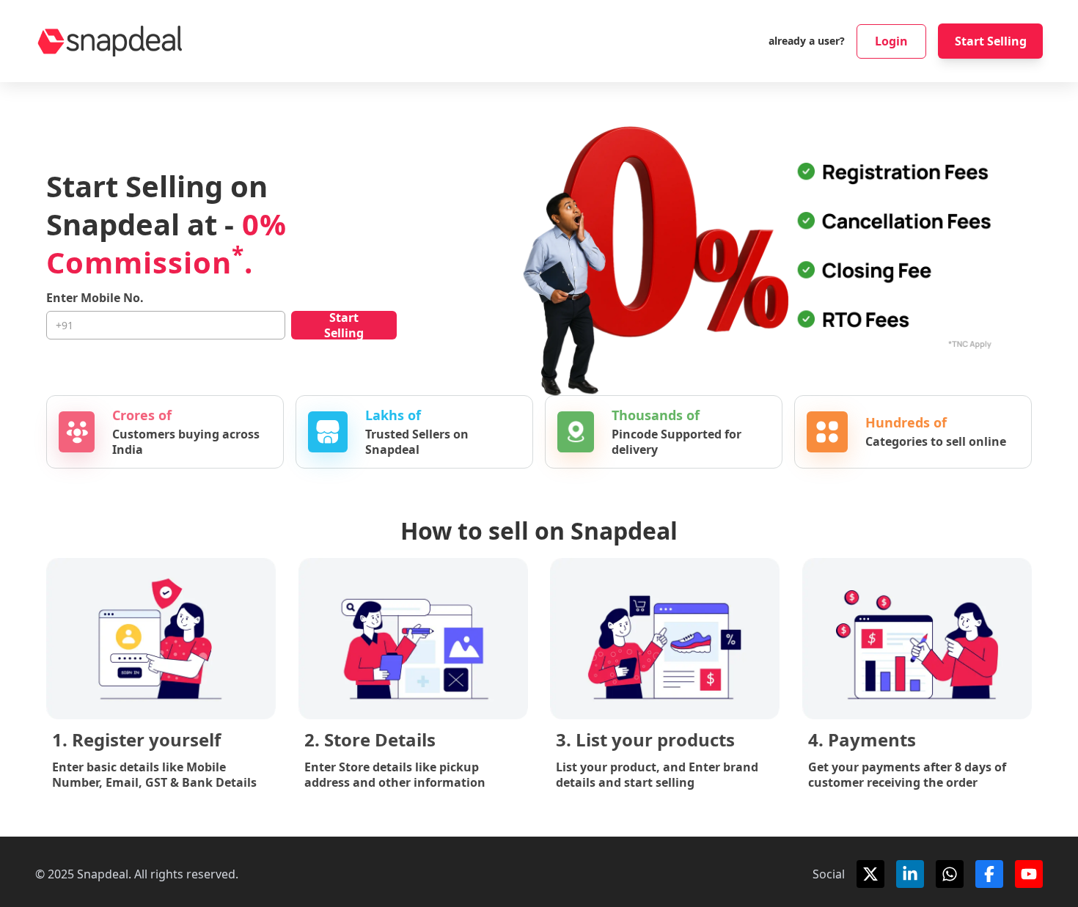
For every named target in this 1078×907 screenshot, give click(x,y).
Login (891, 41)
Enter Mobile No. (95, 298)
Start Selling (991, 41)
